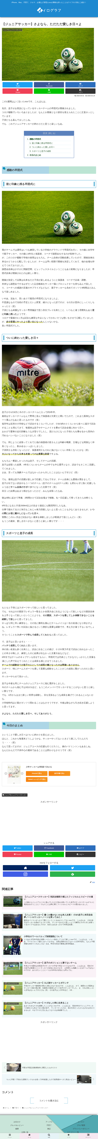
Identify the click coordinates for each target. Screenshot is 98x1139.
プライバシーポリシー (81, 1129)
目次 (45, 133)
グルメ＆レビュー (17, 1125)
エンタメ (81, 1122)
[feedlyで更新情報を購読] (72, 874)
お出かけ (17, 1122)
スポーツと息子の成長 (41, 151)
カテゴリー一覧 (73, 1132)
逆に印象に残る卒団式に (42, 143)
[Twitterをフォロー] (72, 867)
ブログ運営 (81, 1125)
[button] (91, 569)
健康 (17, 1129)
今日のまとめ (35, 155)
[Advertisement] (49, 820)
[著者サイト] (25, 867)
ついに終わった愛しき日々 (43, 147)
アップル (49, 1122)
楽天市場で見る (59, 773)
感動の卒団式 (35, 139)
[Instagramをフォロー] (25, 874)
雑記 (49, 1129)
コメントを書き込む (49, 1100)
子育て (49, 1125)
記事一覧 (25, 1132)
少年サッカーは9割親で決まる (39, 767)
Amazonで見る (37, 773)
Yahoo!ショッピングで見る (37, 779)
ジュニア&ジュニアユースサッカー (15, 795)
